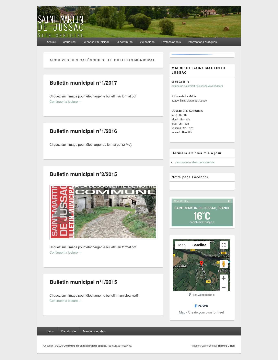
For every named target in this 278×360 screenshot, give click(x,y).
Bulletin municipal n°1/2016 (83, 131)
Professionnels (171, 42)
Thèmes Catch (226, 345)
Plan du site (68, 331)
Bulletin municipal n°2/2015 (83, 174)
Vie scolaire (147, 42)
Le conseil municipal (96, 42)
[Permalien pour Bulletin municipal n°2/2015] (103, 241)
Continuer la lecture (65, 101)
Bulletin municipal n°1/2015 (83, 281)
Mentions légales (94, 331)
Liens (50, 331)
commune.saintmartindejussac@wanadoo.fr (197, 86)
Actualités (69, 42)
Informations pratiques (202, 42)
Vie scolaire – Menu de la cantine (194, 162)
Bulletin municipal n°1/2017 (83, 82)
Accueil (51, 42)
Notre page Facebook (190, 177)
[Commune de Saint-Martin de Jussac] (139, 36)
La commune (124, 42)
